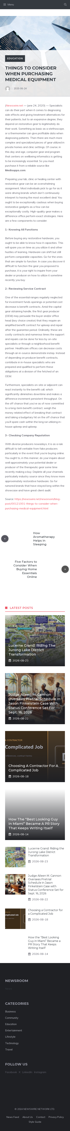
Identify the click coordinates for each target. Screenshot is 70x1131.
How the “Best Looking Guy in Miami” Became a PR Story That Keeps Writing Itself (33, 823)
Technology (12, 1043)
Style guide (35, 1121)
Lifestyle (10, 1036)
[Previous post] (5, 539)
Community (11, 1017)
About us (27, 1117)
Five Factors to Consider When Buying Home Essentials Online (25, 569)
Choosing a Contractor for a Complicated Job (45, 912)
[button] (65, 4)
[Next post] (65, 569)
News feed (12, 1117)
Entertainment (13, 1030)
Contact (40, 1117)
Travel (9, 1049)
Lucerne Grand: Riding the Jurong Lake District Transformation (31, 649)
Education (15, 58)
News (8, 988)
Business (10, 1011)
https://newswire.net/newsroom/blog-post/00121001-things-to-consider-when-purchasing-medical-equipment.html (33, 503)
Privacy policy (56, 1117)
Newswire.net (14, 105)
